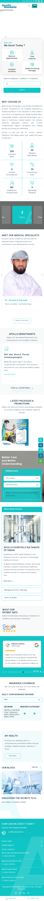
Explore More (9, 375)
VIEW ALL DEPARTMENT (20, 388)
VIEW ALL (35, 767)
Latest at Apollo (10, 598)
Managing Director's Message (15, 590)
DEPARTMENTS (8, 846)
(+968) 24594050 (9, 881)
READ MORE (8, 581)
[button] (23, 672)
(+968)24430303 (15, 832)
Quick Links (7, 842)
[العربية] (34, 6)
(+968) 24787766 (9, 864)
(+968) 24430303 (9, 856)
